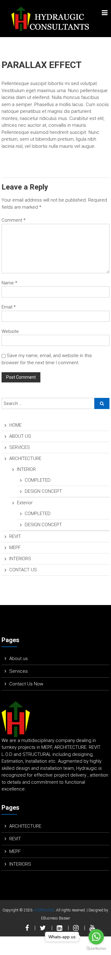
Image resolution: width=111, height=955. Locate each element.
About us (18, 658)
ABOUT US (20, 436)
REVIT (15, 536)
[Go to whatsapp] (96, 936)
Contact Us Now (26, 684)
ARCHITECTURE (25, 458)
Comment (14, 220)
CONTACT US (23, 570)
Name (9, 283)
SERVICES (19, 447)
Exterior (25, 502)
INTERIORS (20, 558)
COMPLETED (38, 480)
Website (10, 331)
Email (9, 307)
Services (18, 671)
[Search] (101, 403)
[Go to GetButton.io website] (96, 949)
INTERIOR (26, 469)
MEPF (15, 547)
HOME (15, 425)
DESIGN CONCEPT (43, 491)
